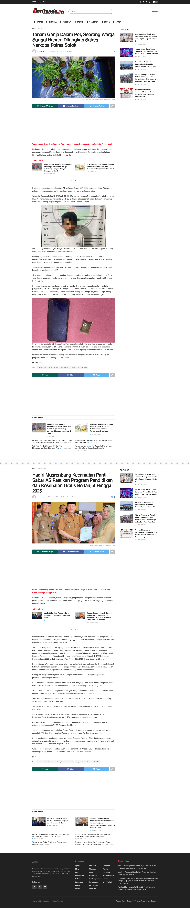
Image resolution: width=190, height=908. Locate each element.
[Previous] (71, 180)
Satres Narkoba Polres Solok (47, 368)
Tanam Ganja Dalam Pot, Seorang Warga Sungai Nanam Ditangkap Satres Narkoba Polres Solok (72, 144)
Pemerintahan (42, 468)
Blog (77, 869)
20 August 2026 (141, 56)
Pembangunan (94, 879)
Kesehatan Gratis (43, 762)
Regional (106, 872)
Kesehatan (79, 882)
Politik (105, 869)
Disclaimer (154, 901)
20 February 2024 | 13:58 (56, 497)
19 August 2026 (93, 171)
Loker (118, 22)
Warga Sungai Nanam (79, 368)
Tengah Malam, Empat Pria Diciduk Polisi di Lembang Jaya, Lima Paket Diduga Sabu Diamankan (93, 447)
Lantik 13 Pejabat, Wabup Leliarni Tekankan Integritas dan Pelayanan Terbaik (57, 615)
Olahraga (93, 22)
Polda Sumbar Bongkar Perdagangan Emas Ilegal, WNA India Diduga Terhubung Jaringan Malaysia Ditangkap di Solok (58, 167)
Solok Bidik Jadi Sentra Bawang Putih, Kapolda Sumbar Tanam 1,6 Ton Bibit (145, 64)
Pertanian (106, 865)
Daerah (80, 22)
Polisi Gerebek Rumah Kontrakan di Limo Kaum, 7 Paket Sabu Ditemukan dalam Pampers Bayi (52, 441)
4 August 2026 (66, 448)
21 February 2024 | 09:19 (56, 51)
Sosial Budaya (108, 875)
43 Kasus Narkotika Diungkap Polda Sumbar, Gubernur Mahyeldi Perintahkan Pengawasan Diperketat (100, 166)
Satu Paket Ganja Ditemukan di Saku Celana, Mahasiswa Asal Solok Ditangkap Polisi (48, 447)
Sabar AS (95, 762)
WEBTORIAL (107, 882)
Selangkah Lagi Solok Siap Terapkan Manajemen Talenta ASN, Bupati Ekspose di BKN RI (146, 37)
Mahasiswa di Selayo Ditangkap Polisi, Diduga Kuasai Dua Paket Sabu (93, 441)
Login (155, 11)
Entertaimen (79, 875)
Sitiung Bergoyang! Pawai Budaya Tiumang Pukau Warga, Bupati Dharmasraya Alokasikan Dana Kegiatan (145, 78)
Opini (91, 872)
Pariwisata (93, 875)
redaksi (41, 51)
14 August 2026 (94, 442)
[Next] (75, 180)
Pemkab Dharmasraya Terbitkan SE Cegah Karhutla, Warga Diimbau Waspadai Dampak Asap (146, 93)
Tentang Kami (120, 901)
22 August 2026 (50, 173)
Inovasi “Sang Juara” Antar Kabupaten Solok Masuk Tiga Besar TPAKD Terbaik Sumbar (146, 51)
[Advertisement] (73, 127)
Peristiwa (67, 22)
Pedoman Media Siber (142, 901)
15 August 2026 (66, 442)
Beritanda (36, 597)
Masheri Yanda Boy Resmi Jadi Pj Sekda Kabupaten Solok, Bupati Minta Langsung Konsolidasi (93, 835)
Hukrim (40, 22)
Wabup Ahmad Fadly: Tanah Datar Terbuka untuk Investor (49, 843)
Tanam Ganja (64, 368)
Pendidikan (93, 885)
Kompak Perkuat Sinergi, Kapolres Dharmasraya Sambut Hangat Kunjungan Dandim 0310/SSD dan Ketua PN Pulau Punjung (99, 616)
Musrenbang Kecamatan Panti (62, 762)
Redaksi (129, 901)
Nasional (53, 22)
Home (34, 28)
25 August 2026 (141, 99)
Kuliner (78, 885)
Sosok (107, 22)
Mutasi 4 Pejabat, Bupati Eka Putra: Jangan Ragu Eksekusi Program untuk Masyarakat (92, 843)
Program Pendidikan (83, 762)
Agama (77, 865)
